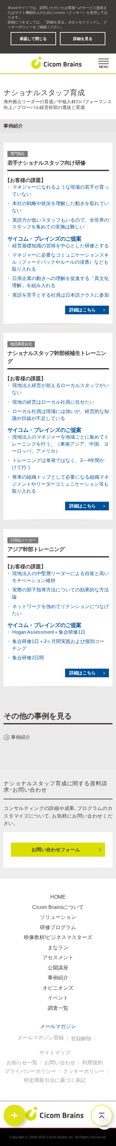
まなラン (58, 947)
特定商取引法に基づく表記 (55, 1080)
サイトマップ (54, 1052)
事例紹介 (20, 737)
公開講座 (58, 967)
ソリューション (58, 917)
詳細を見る (82, 39)
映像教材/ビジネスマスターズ (58, 937)
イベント (58, 998)
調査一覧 (58, 1008)
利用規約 (92, 1062)
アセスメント (58, 957)
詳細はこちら (82, 310)
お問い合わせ (59, 1062)
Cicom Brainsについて (58, 907)
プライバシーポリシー (30, 1071)
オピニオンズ (58, 988)
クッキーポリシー (83, 1071)
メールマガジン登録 (40, 1037)
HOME (58, 897)
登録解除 (81, 1038)
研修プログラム (58, 927)
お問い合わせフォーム (56, 849)
